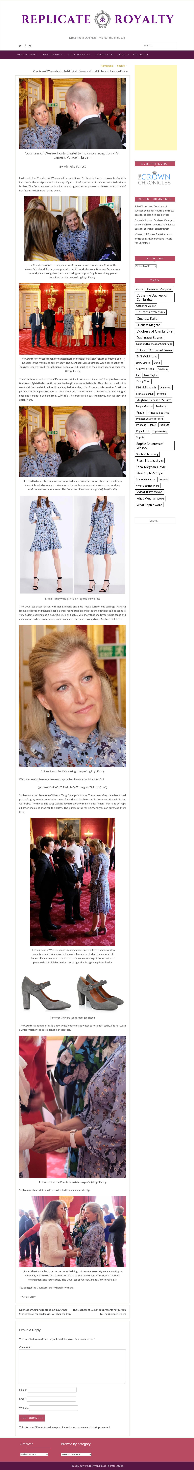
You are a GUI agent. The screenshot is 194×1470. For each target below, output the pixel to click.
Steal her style (79, 55)
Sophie (121, 65)
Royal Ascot (142, 431)
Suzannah (163, 479)
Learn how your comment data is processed (86, 1427)
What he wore (52, 55)
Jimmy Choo (143, 381)
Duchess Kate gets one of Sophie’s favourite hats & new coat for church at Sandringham (155, 224)
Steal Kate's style (150, 460)
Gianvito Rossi (145, 368)
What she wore (27, 55)
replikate (164, 424)
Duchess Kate (147, 318)
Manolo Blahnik (145, 393)
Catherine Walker (146, 305)
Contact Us (141, 55)
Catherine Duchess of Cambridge (151, 297)
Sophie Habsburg (147, 454)
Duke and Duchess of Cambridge (154, 343)
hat (138, 375)
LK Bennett (166, 387)
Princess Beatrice (158, 412)
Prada (140, 412)
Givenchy (163, 368)
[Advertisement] (156, 107)
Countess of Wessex (150, 312)
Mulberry (161, 406)
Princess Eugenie (146, 424)
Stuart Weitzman (145, 479)
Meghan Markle (144, 406)
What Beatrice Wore (147, 485)
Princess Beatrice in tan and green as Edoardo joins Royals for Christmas (153, 238)
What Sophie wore (149, 505)
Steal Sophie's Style (149, 473)
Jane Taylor (151, 375)
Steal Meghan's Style (151, 467)
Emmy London (143, 362)
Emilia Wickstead (147, 356)
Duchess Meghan (148, 325)
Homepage (107, 65)
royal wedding (160, 431)
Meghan (161, 393)
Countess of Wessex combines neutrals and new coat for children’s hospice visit (154, 210)
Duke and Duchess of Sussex (154, 350)
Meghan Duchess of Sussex (153, 400)
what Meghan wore (150, 498)
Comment (25, 1347)
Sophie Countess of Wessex (149, 446)
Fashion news (105, 55)
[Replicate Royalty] (97, 33)
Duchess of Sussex (149, 338)
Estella (119, 1465)
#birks (139, 289)
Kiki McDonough (146, 387)
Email (23, 1398)
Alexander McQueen (159, 289)
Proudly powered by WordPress (88, 1465)
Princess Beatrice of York (149, 418)
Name (23, 1389)
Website (24, 1407)
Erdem (157, 362)
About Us (123, 55)
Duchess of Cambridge (154, 331)
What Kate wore (149, 492)
